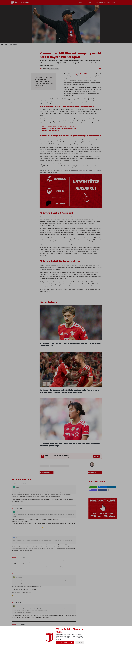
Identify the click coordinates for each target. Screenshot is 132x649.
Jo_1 (13, 508)
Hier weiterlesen (39, 85)
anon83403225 (15, 533)
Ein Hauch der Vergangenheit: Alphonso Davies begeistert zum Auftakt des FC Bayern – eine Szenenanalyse (69, 391)
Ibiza (13, 573)
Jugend (91, 2)
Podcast (96, 2)
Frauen (85, 2)
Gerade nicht (80, 642)
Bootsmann (14, 557)
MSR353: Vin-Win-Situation (50, 130)
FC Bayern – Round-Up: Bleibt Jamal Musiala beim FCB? (59, 128)
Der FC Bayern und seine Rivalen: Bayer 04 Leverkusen (59, 126)
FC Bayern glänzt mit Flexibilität (42, 81)
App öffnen (96, 456)
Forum (101, 2)
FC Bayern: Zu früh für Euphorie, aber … (44, 83)
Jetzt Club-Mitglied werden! (65, 642)
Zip (12, 602)
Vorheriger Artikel (46, 472)
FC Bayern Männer (50, 49)
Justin (41, 68)
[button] (93, 487)
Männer (81, 2)
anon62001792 (15, 483)
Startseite (42, 49)
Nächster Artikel (92, 472)
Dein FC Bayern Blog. (22, 2)
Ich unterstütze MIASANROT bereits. (66, 646)
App (105, 2)
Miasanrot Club (111, 2)
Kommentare (38, 87)
